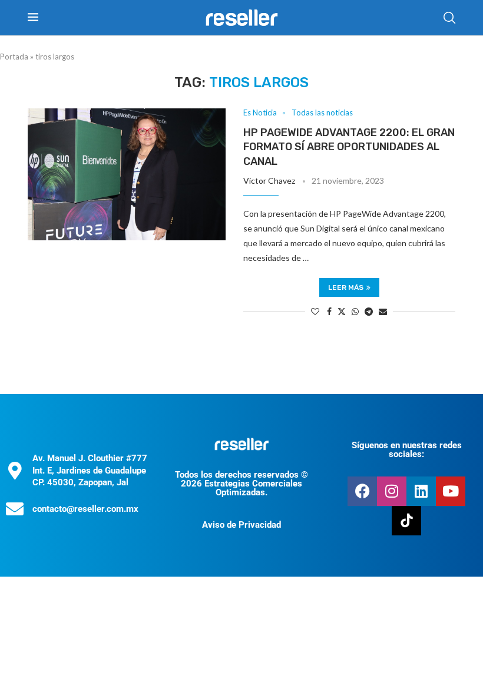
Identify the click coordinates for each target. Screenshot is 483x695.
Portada (14, 56)
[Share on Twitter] (342, 311)
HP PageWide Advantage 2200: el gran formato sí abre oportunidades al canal (349, 147)
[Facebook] (362, 491)
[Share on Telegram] (369, 311)
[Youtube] (450, 491)
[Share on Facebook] (329, 311)
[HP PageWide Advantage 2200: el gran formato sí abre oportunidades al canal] (127, 174)
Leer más (345, 287)
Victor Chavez (269, 181)
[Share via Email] (383, 311)
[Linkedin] (421, 491)
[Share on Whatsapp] (355, 311)
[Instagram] (391, 491)
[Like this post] (315, 311)
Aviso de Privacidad (241, 524)
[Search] (449, 17)
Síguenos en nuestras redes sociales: (407, 449)
